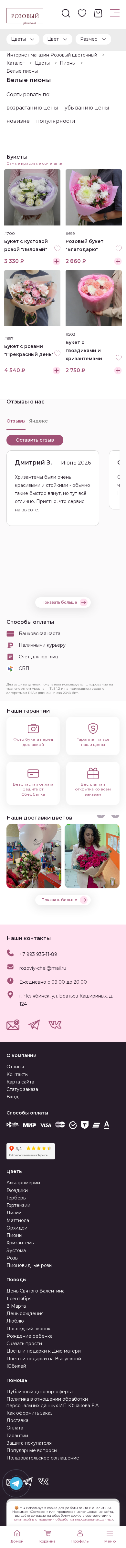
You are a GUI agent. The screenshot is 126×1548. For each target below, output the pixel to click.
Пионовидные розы (29, 1265)
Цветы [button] (18, 39)
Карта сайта (20, 1082)
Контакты (17, 1074)
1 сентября (19, 1299)
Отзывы (15, 1067)
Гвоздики (17, 1190)
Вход (12, 1097)
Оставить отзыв (35, 440)
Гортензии (18, 1205)
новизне (18, 121)
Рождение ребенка (29, 1336)
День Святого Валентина (35, 1291)
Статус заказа (22, 1089)
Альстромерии (23, 1183)
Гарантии (17, 1435)
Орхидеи (16, 1228)
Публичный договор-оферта (39, 1392)
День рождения (25, 1313)
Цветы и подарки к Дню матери (43, 1351)
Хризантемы (20, 1243)
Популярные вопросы (31, 1450)
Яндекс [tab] (38, 421)
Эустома (16, 1250)
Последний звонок (28, 1329)
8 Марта (16, 1306)
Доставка (17, 1420)
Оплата (14, 1428)
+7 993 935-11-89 (38, 954)
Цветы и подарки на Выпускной (43, 1359)
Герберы (16, 1198)
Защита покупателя (29, 1443)
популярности (55, 121)
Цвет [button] (53, 39)
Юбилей (16, 1366)
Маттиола (17, 1220)
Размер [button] (89, 39)
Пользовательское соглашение (42, 1458)
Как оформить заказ (29, 1413)
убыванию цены (87, 108)
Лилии (14, 1213)
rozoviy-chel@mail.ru (42, 968)
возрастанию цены (32, 108)
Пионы (14, 1235)
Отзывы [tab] (16, 421)
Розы (12, 1258)
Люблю (15, 1321)
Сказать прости (24, 1343)
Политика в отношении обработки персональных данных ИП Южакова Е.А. (53, 1402)
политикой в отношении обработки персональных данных (63, 1519)
